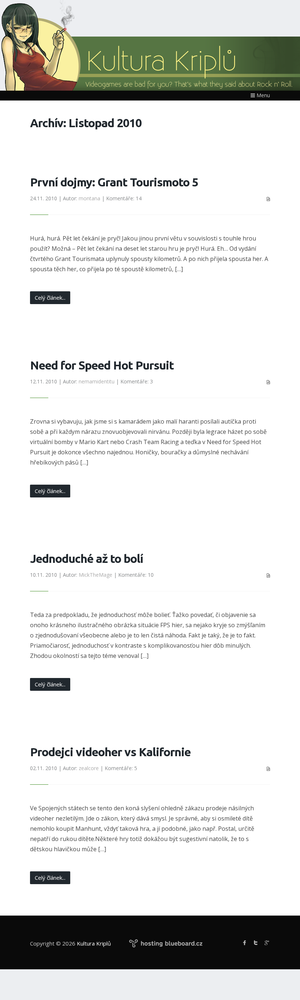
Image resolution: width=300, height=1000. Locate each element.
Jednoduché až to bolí (86, 558)
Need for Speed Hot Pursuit (102, 365)
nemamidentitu (97, 381)
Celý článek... (50, 297)
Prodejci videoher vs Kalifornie (110, 751)
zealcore (89, 768)
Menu (262, 95)
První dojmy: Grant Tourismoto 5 (114, 182)
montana (89, 198)
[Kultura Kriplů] (129, 67)
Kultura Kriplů (94, 943)
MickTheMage (95, 574)
